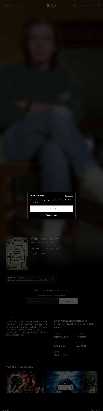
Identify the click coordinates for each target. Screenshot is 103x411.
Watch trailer (40, 253)
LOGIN (91, 5)
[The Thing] (65, 382)
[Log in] (82, 5)
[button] (8, 5)
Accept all (52, 209)
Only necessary (51, 215)
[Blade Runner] (25, 382)
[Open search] (99, 5)
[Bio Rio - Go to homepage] (51, 5)
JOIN (85, 5)
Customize (69, 196)
